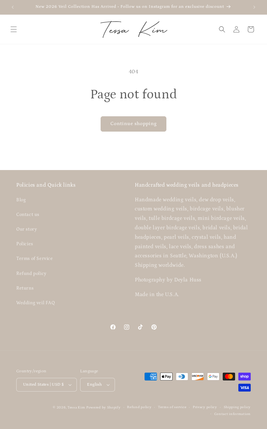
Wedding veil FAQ (35, 303)
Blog (21, 200)
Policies (24, 244)
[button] (14, 29)
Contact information (232, 414)
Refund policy (31, 273)
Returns (25, 288)
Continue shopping (133, 123)
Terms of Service (34, 258)
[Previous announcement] (13, 7)
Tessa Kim (76, 407)
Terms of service (172, 407)
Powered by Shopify (103, 407)
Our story (26, 229)
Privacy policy (205, 407)
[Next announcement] (254, 7)
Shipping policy (237, 407)
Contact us (27, 214)
